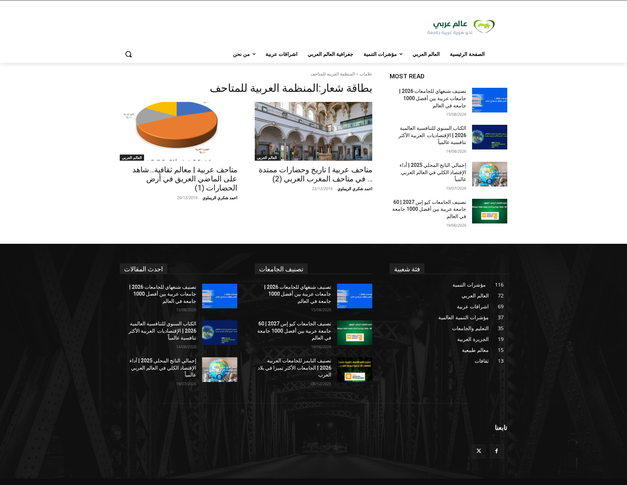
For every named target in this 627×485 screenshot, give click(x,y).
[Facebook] (496, 451)
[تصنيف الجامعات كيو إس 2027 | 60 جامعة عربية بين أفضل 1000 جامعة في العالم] (489, 211)
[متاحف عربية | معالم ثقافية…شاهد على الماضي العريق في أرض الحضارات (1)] (178, 131)
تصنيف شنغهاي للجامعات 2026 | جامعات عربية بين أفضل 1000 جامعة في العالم (432, 98)
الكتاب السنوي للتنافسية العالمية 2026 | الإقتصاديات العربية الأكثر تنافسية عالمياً (432, 135)
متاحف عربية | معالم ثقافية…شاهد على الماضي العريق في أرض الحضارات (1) (184, 178)
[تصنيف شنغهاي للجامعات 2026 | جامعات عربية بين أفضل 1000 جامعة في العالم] (489, 100)
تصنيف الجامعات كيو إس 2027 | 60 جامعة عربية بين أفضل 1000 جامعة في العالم (429, 209)
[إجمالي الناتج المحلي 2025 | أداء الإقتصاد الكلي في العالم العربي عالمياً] (489, 174)
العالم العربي (267, 157)
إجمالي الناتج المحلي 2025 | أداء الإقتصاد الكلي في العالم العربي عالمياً (432, 172)
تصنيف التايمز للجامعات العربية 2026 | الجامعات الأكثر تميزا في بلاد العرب (294, 368)
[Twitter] (479, 451)
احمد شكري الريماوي (354, 188)
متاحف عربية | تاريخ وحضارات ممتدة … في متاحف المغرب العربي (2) (314, 174)
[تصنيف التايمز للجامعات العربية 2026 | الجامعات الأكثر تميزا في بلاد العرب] (354, 369)
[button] (128, 54)
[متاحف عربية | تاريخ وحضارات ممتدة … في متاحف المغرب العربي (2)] (313, 131)
